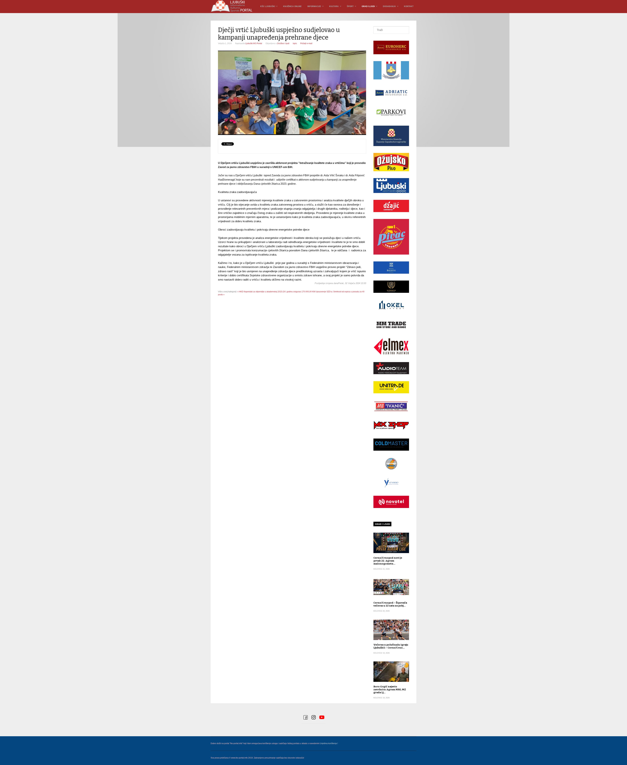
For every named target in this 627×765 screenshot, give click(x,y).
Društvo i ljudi (283, 43)
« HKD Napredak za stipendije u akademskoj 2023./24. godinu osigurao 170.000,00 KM (276, 292)
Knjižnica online (292, 6)
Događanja (389, 6)
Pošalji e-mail (306, 43)
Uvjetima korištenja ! (329, 743)
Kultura (334, 6)
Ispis (295, 43)
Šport (350, 6)
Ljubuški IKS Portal (253, 43)
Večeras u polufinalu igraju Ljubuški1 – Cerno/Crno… (390, 646)
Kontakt (408, 6)
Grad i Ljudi (368, 6)
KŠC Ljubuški (267, 6)
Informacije (314, 6)
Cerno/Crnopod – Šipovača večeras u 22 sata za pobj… (390, 604)
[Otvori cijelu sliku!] (292, 93)
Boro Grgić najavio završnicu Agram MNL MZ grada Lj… (389, 689)
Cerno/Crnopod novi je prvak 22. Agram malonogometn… (387, 560)
